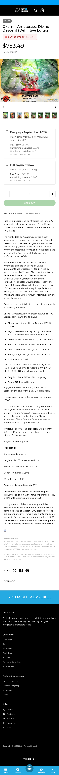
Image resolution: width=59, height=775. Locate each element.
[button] (55, 107)
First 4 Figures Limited (27, 746)
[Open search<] (35, 10)
